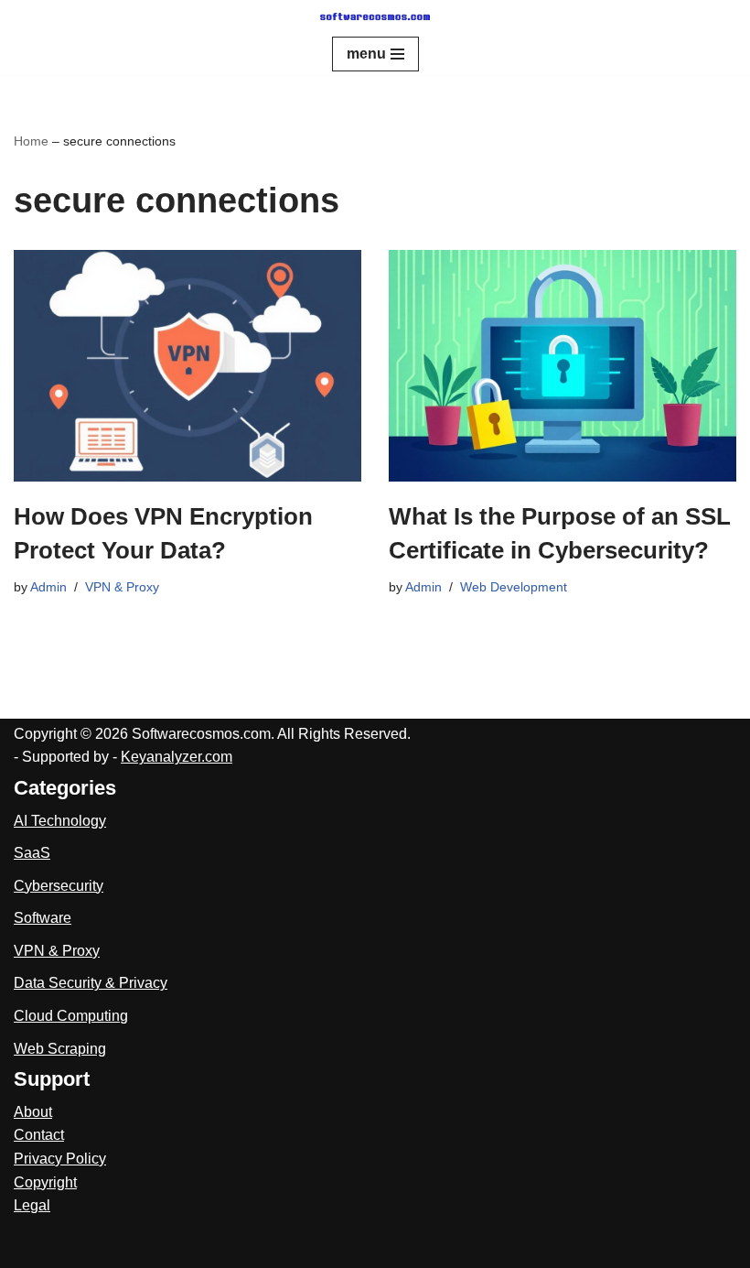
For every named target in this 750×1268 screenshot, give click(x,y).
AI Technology (60, 821)
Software (42, 918)
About (33, 1112)
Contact (39, 1135)
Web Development (513, 587)
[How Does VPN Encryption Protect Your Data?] (187, 366)
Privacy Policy (60, 1158)
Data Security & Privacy (90, 983)
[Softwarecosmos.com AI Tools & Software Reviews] (375, 16)
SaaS (32, 853)
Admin (48, 587)
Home (31, 141)
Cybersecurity (58, 886)
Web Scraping (60, 1049)
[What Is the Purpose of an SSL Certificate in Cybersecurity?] (562, 366)
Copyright (45, 1182)
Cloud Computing (71, 1016)
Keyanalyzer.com (176, 756)
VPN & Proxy (122, 587)
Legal (32, 1205)
